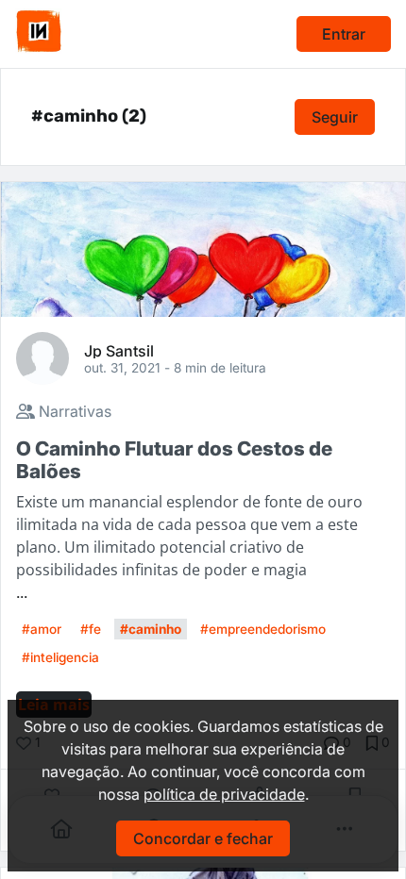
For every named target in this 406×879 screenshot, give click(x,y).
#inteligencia (60, 657)
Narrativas (73, 411)
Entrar (343, 34)
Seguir (335, 117)
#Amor (41, 629)
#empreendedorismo (263, 629)
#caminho (150, 629)
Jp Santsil (119, 349)
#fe (90, 629)
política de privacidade (224, 794)
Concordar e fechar (203, 838)
